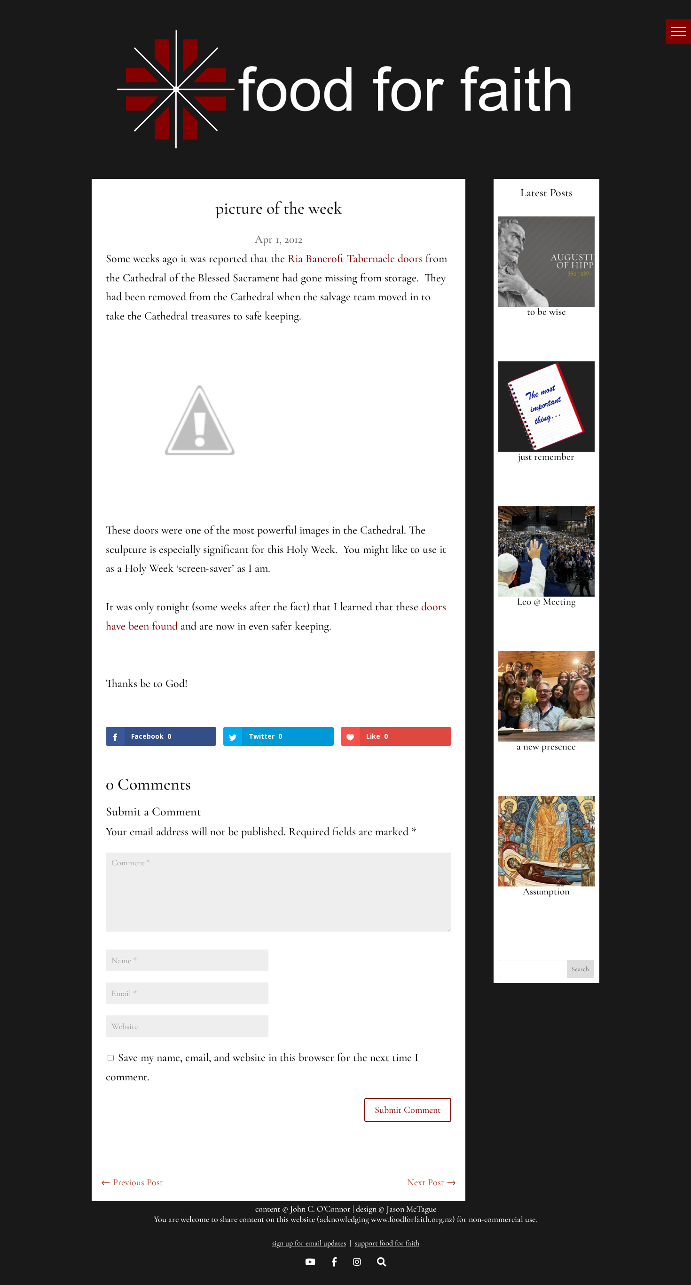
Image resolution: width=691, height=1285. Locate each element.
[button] (678, 31)
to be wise (546, 312)
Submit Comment (408, 1110)
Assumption (546, 891)
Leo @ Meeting (546, 601)
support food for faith (387, 1243)
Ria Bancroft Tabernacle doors (355, 258)
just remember (546, 457)
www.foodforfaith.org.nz (411, 1219)
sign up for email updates (309, 1243)
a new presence (546, 746)
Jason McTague (411, 1209)
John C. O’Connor (320, 1209)
